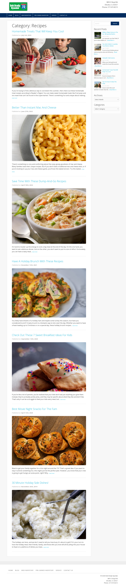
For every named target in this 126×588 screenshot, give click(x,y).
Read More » (110, 40)
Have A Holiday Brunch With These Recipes (37, 261)
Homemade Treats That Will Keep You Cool (38, 31)
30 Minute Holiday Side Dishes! (30, 483)
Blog (17, 15)
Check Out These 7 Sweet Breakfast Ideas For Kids (42, 335)
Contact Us (63, 15)
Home (10, 15)
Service (54, 15)
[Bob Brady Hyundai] (18, 6)
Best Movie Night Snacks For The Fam (34, 409)
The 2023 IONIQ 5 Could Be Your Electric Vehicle (110, 45)
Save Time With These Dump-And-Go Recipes (39, 181)
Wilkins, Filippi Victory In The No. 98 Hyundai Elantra (110, 33)
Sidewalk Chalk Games (108, 58)
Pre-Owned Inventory (41, 15)
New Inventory (26, 15)
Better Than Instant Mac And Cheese (34, 107)
